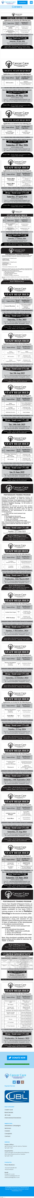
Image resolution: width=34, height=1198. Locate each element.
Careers (7, 1131)
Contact (7, 1136)
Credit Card (9, 1110)
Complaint (8, 1134)
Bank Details (9, 1112)
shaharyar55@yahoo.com (12, 1177)
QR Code (7, 1115)
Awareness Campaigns (13, 1125)
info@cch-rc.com (10, 1174)
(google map (8, 1148)
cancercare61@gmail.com (12, 1176)
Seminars (8, 1128)
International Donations (13, 1118)
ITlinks (20, 1191)
